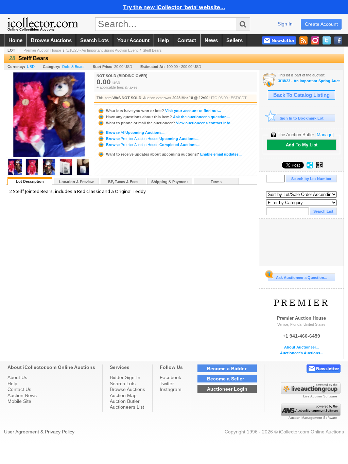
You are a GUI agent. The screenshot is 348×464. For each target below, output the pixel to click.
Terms (216, 182)
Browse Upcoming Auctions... (134, 132)
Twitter (167, 383)
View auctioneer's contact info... (169, 123)
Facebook (170, 377)
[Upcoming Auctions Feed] (303, 40)
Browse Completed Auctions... (152, 145)
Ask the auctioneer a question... (168, 117)
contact (186, 40)
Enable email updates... (174, 154)
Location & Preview (76, 182)
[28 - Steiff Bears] (14, 173)
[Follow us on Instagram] (315, 40)
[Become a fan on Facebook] (338, 40)
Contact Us (19, 389)
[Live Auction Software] (311, 392)
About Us (17, 377)
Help (12, 383)
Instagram (170, 389)
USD (31, 67)
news (211, 40)
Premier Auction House (42, 50)
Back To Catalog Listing (301, 95)
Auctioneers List (127, 407)
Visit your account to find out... (163, 111)
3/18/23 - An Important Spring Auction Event (102, 50)
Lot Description (30, 181)
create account (321, 24)
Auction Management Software (313, 418)
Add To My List (301, 144)
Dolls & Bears (73, 67)
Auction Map (123, 395)
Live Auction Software (320, 396)
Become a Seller (225, 378)
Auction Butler (125, 401)
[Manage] (324, 134)
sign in (285, 23)
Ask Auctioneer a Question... (301, 277)
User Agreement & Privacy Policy (39, 431)
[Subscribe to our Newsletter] (279, 40)
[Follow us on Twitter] (327, 40)
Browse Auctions (127, 389)
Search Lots (123, 383)
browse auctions (51, 40)
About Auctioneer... (301, 347)
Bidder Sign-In (125, 377)
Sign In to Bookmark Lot (302, 118)
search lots (94, 40)
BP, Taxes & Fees (123, 182)
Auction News (22, 395)
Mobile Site (19, 401)
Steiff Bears (152, 50)
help (163, 40)
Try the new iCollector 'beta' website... (174, 7)
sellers (234, 40)
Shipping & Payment (169, 182)
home (15, 40)
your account (133, 40)
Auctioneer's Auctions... (301, 353)
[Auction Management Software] (311, 414)
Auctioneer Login (227, 389)
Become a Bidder (226, 368)
